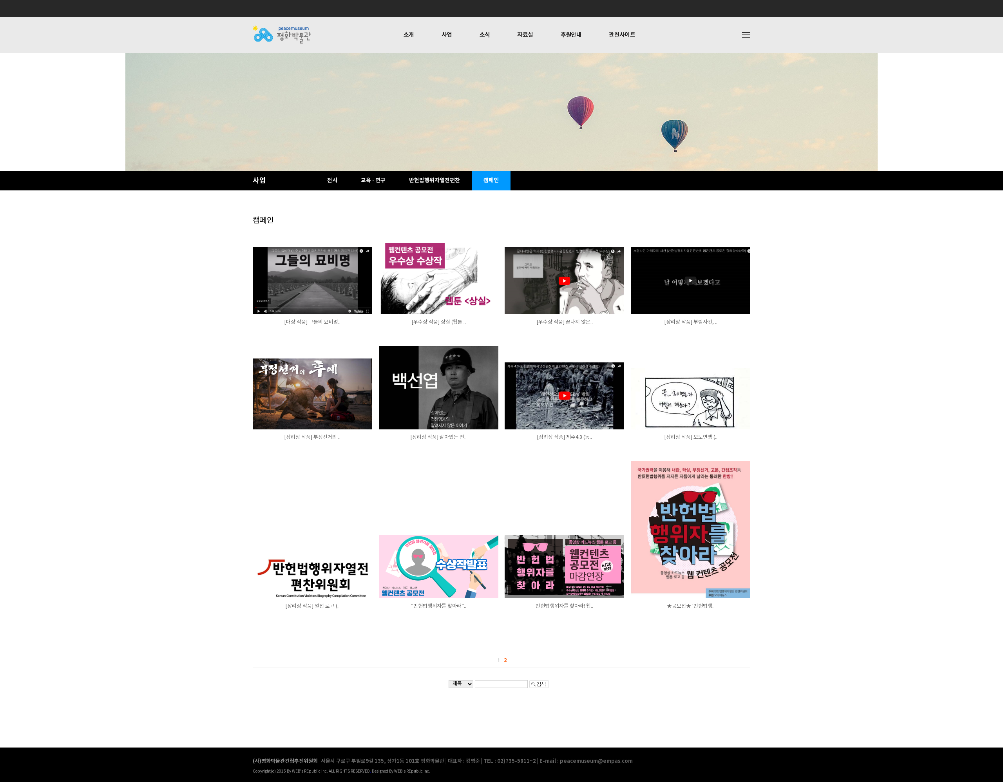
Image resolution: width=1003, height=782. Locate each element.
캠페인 (491, 180)
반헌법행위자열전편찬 (434, 180)
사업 (447, 34)
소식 (485, 34)
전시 (332, 180)
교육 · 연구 (373, 180)
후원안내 (571, 34)
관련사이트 (622, 34)
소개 (409, 34)
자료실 (525, 34)
